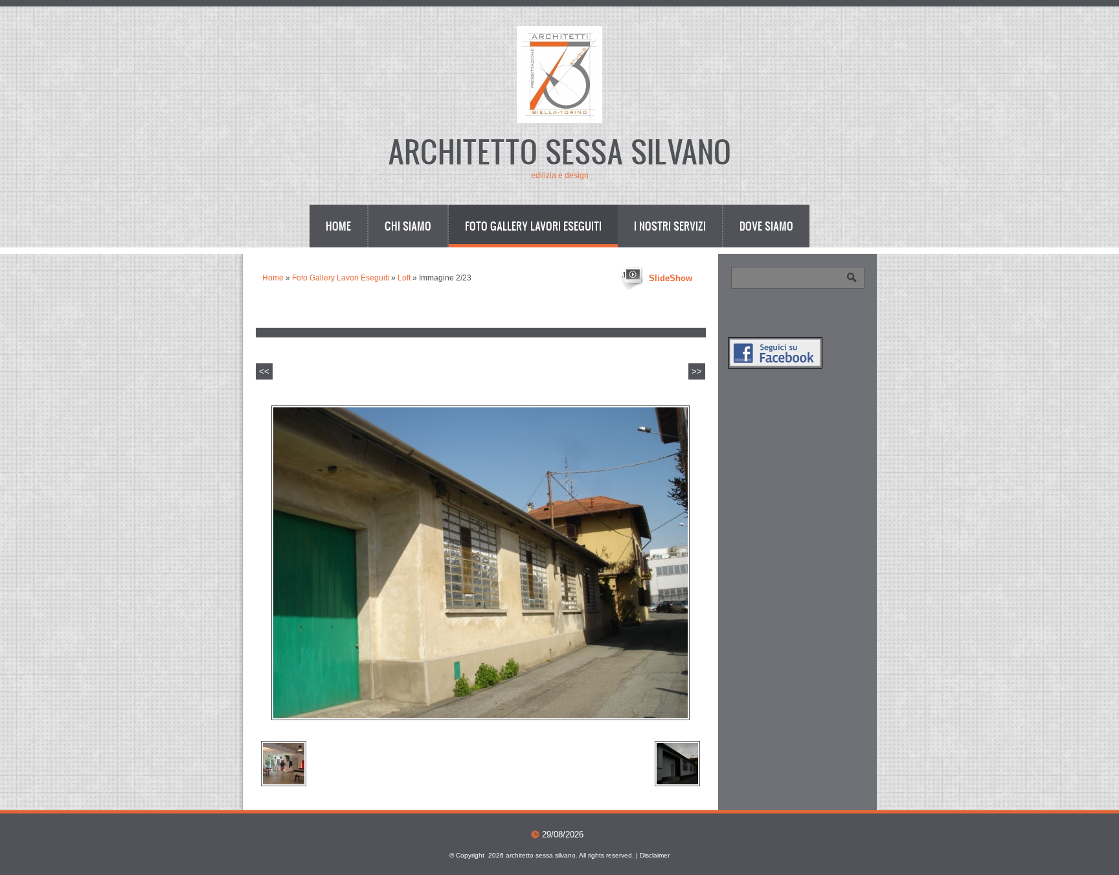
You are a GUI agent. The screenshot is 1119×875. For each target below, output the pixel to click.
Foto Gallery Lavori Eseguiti (533, 225)
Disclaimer (655, 855)
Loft (404, 277)
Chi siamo (408, 225)
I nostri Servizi (670, 225)
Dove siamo (766, 225)
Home (338, 225)
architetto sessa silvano (559, 151)
